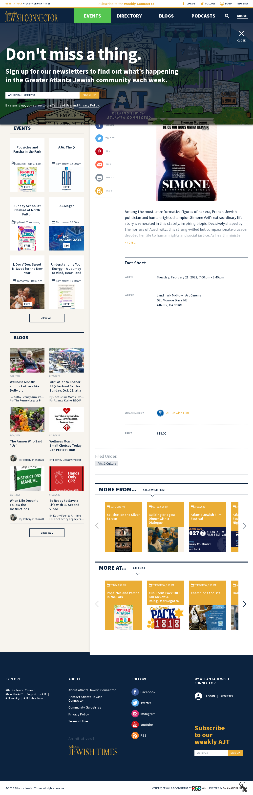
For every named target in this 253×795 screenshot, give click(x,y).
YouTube (147, 724)
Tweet (110, 138)
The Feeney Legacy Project (31, 400)
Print (109, 177)
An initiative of (27, 3)
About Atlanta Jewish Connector (92, 690)
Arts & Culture (107, 463)
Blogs (166, 16)
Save (108, 190)
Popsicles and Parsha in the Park (123, 595)
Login (228, 3)
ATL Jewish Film (177, 413)
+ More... (130, 242)
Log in (210, 696)
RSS (144, 735)
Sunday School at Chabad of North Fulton (27, 210)
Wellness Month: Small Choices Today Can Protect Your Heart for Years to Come (65, 449)
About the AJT (14, 694)
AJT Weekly (12, 698)
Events (92, 16)
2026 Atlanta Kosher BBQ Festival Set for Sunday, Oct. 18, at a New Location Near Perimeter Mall (65, 390)
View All (47, 318)
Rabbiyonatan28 (33, 459)
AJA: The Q (66, 147)
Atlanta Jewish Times (19, 690)
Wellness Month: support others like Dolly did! (24, 386)
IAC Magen (66, 206)
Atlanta (139, 568)
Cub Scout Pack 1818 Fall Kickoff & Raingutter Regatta (164, 597)
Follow (210, 3)
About (242, 16)
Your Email (203, 753)
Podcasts (203, 16)
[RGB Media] (199, 788)
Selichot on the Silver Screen (123, 516)
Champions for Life (205, 593)
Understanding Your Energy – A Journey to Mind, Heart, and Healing (66, 270)
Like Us (191, 3)
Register (242, 3)
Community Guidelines (84, 707)
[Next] (243, 526)
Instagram (148, 713)
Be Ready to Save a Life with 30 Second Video (64, 504)
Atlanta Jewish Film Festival (206, 516)
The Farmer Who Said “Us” (26, 443)
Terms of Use (62, 105)
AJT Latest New (33, 698)
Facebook (148, 692)
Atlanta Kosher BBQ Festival (71, 400)
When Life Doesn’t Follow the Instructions (24, 504)
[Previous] (98, 526)
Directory (129, 16)
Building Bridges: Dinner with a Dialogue (162, 518)
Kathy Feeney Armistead (29, 397)
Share (110, 125)
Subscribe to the (126, 3)
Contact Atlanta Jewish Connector (85, 699)
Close (241, 40)
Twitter (146, 703)
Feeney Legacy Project (67, 459)
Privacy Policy (89, 105)
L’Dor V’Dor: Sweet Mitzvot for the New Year (27, 268)
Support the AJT (36, 694)
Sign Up (89, 95)
